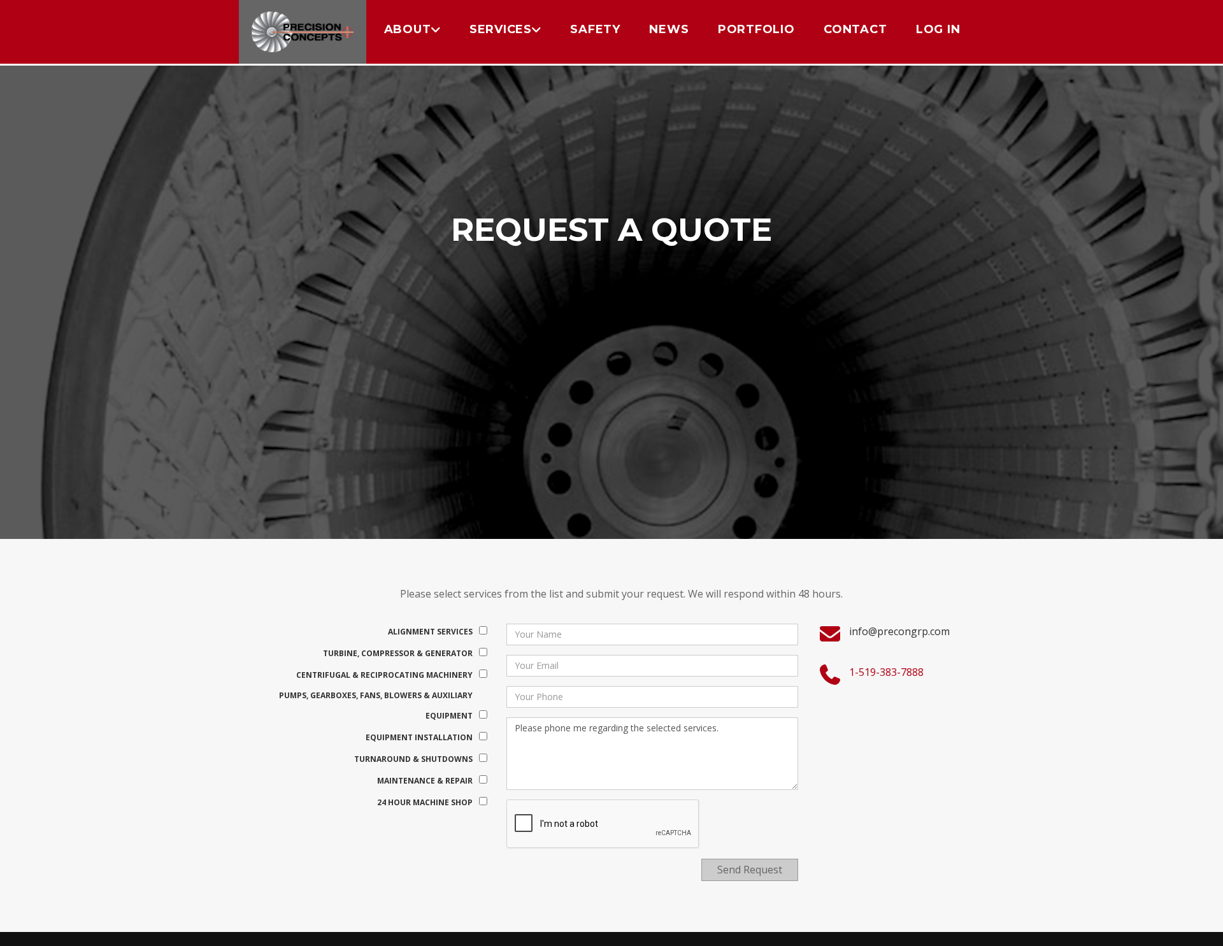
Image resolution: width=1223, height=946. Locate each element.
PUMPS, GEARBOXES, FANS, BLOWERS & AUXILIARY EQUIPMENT (376, 705)
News (669, 29)
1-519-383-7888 (886, 672)
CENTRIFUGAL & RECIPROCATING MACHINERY (384, 675)
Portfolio (756, 29)
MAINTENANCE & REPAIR (425, 780)
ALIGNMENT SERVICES (430, 631)
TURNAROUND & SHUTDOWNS (413, 759)
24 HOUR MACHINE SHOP (425, 802)
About (407, 29)
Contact (855, 29)
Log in (938, 29)
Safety (595, 29)
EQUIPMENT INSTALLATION (419, 737)
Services (500, 29)
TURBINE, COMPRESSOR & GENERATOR (398, 653)
